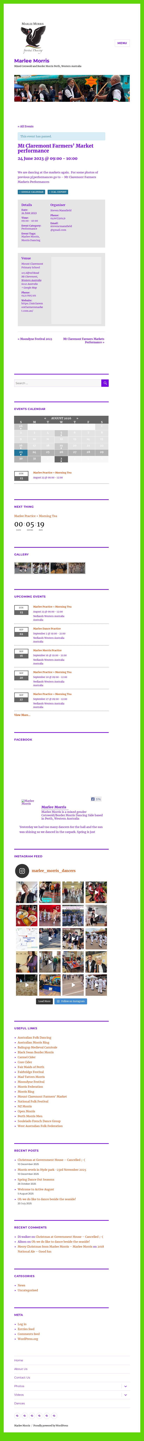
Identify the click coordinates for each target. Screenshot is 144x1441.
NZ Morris (25, 1106)
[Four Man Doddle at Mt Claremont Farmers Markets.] (50, 938)
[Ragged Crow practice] (50, 962)
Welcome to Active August (36, 1189)
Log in (22, 1324)
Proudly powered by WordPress (50, 1425)
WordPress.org (28, 1339)
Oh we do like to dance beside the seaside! (47, 1199)
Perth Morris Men (30, 1116)
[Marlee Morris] (30, 802)
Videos (19, 1394)
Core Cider (25, 1062)
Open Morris (26, 1111)
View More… (22, 715)
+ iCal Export (58, 192)
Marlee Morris (31, 61)
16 (20, 445)
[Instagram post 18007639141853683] (96, 915)
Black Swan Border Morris (36, 1052)
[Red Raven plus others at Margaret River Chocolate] (96, 892)
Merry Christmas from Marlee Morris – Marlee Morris (55, 1246)
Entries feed (26, 1329)
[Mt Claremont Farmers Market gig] (96, 962)
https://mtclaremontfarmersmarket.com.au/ (32, 307)
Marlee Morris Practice (47, 650)
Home (18, 1360)
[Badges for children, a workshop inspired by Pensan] (73, 962)
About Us (20, 1369)
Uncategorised (28, 1290)
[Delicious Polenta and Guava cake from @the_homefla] (26, 915)
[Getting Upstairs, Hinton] (96, 985)
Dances (19, 1403)
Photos (19, 1386)
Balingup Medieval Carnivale (37, 1047)
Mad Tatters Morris (31, 1077)
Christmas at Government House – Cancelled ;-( (51, 1160)
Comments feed (29, 1334)
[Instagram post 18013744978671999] (73, 938)
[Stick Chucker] (73, 985)
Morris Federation (30, 1086)
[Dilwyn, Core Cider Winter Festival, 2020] (26, 985)
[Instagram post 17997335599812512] (50, 985)
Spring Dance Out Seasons (36, 1179)
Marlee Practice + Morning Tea (52, 472)
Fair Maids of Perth (31, 1067)
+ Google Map (29, 287)
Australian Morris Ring (33, 1042)
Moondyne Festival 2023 (35, 339)
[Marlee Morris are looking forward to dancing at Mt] (26, 892)
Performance (29, 228)
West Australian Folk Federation (40, 1126)
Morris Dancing (30, 240)
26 (21, 426)
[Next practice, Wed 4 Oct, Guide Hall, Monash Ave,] (73, 892)
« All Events (26, 126)
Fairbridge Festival (31, 1072)
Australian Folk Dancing (34, 1037)
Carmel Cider (26, 1057)
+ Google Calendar (31, 192)
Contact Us (22, 1377)
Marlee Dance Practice (47, 628)
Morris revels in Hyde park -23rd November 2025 (52, 1169)
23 (20, 452)
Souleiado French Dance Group (39, 1121)
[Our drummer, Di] (26, 962)
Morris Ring (26, 1091)
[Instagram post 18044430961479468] (50, 892)
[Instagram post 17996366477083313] (26, 938)
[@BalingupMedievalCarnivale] (50, 915)
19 (61, 445)
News (21, 1285)
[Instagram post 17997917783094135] (73, 915)
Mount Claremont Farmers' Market (42, 1096)
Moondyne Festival (31, 1082)
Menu (122, 43)
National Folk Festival (33, 1101)
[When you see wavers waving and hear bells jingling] (96, 938)
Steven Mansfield (60, 210)
